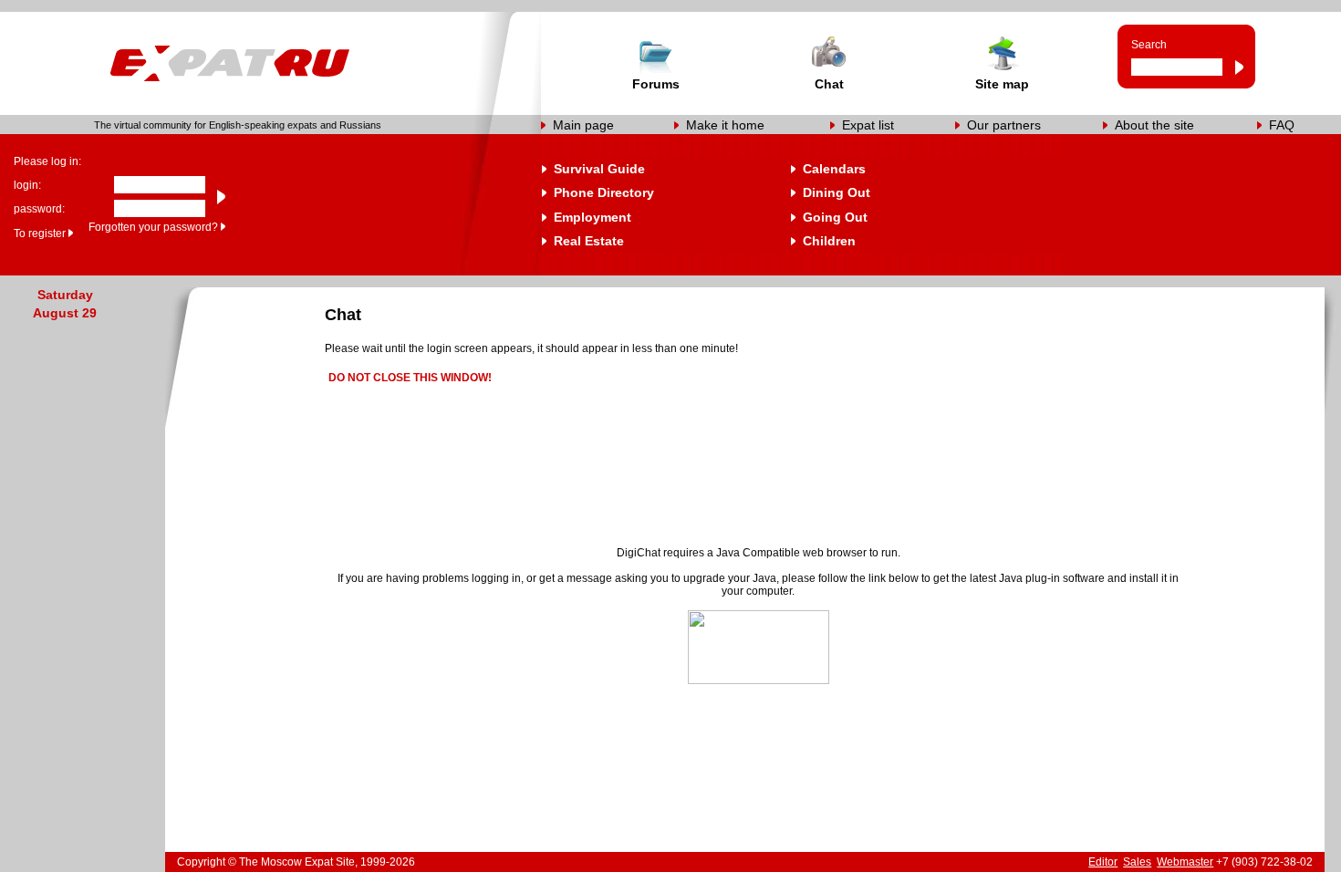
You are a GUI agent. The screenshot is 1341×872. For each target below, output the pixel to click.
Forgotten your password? (153, 227)
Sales (1137, 862)
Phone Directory (604, 192)
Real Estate (589, 241)
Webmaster (1185, 862)
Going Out (835, 217)
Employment (592, 217)
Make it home (725, 125)
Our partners (1004, 125)
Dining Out (836, 192)
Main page (583, 125)
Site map (1002, 84)
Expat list (868, 125)
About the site (1154, 125)
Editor (1103, 862)
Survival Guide (599, 168)
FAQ (1281, 125)
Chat (829, 84)
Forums (656, 84)
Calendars (834, 168)
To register (40, 233)
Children (829, 241)
